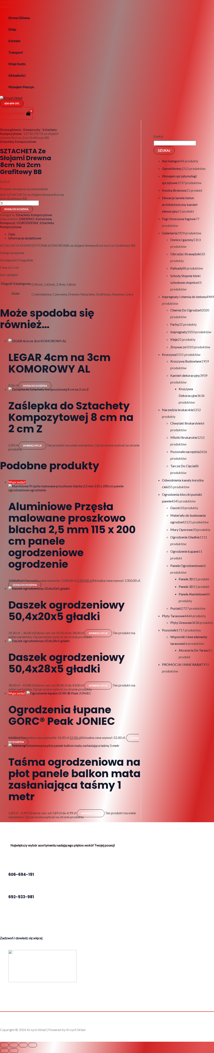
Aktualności (16, 75)
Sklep (12, 29)
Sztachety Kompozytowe (18, 141)
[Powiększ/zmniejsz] (4, 1045)
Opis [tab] (11, 234)
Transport (15, 52)
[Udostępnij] (23, 1045)
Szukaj (158, 136)
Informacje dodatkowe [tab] (24, 238)
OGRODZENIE (27, 223)
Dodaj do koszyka (16, 209)
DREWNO (26, 219)
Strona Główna (19, 18)
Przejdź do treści (12, 2)
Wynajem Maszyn (21, 87)
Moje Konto (17, 64)
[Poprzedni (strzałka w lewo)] (4, 1050)
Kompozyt (7, 223)
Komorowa (44, 219)
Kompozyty (31, 130)
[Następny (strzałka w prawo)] (13, 1050)
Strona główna (10, 130)
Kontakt (14, 41)
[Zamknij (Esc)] (32, 1045)
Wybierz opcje (32, 445)
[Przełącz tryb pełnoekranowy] (13, 1045)
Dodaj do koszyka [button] (35, 385)
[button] (5, 6)
